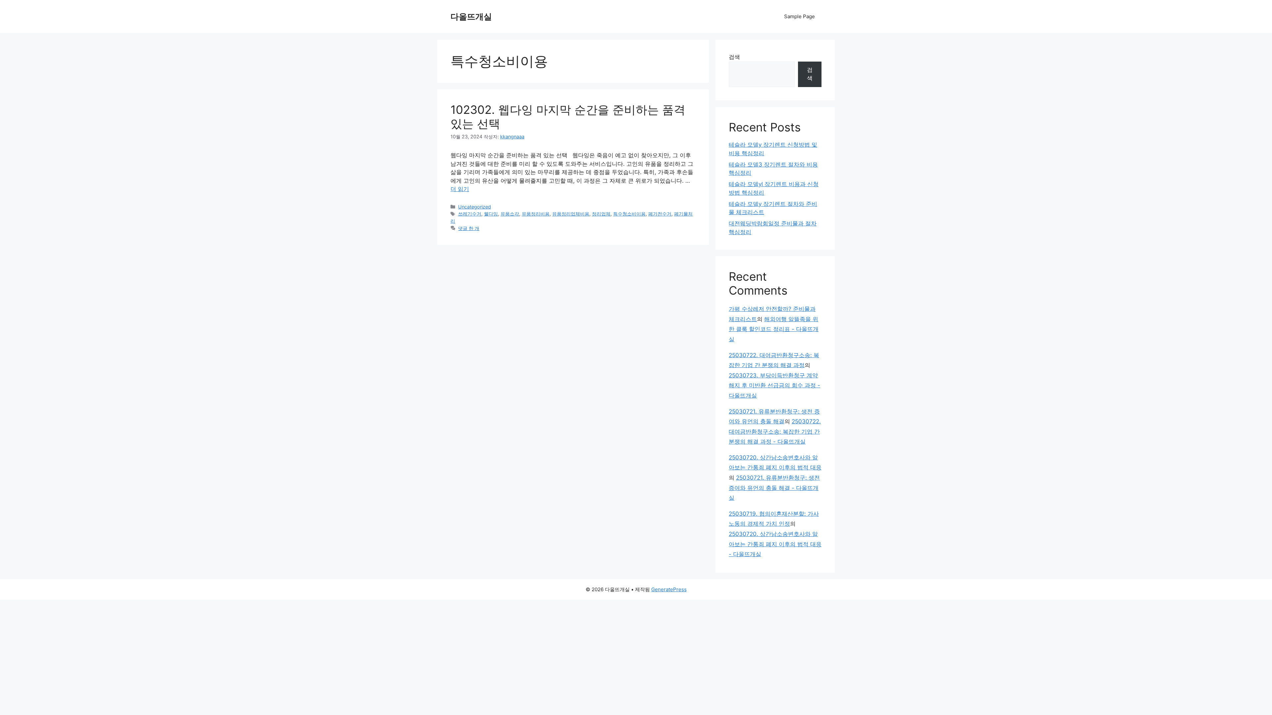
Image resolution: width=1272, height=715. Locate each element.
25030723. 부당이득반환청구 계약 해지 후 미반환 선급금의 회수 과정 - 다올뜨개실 (774, 385)
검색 (734, 57)
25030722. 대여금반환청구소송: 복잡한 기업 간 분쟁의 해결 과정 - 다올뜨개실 (775, 431)
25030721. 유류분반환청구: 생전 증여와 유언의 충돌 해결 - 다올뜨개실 (774, 487)
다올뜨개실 (471, 17)
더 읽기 (459, 189)
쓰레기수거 (469, 213)
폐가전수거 (659, 213)
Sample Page (799, 16)
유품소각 (510, 213)
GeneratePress (669, 589)
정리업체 (601, 213)
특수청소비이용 (629, 213)
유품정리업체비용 (570, 213)
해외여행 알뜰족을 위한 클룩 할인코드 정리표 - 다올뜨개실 (774, 329)
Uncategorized (474, 207)
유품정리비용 (536, 213)
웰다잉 (491, 213)
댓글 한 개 (468, 228)
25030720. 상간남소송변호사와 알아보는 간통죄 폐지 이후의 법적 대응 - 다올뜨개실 (775, 544)
